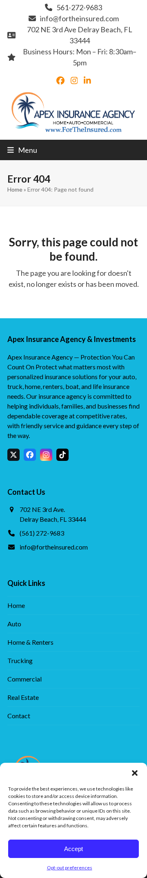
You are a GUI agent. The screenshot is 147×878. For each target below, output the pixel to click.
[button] (135, 773)
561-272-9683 (79, 7)
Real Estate (23, 697)
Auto (14, 624)
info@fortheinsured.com (79, 18)
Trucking (20, 660)
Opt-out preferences (69, 868)
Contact (18, 715)
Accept (73, 848)
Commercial (24, 679)
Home (14, 189)
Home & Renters (30, 642)
